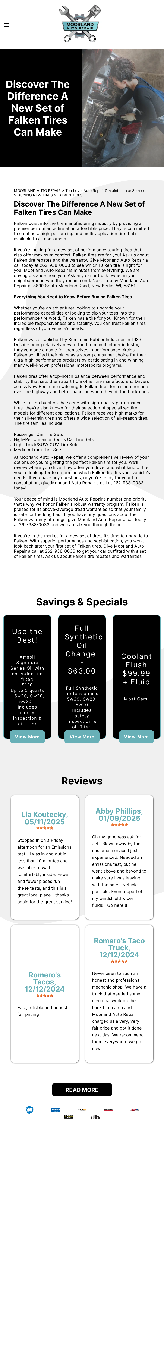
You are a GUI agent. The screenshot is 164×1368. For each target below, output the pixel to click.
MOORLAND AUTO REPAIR (37, 190)
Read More (82, 1090)
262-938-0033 (55, 265)
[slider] (44, 828)
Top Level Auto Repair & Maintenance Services (106, 190)
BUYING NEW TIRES (35, 195)
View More (27, 736)
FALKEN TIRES (69, 195)
